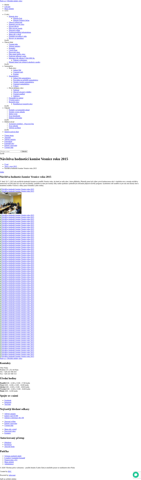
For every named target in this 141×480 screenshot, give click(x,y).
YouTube (7, 404)
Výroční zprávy (14, 100)
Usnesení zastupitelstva (21, 84)
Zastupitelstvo (14, 76)
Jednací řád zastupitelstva (22, 78)
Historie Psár (17, 18)
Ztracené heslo (9, 447)
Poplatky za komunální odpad (19, 110)
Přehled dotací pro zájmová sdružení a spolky (24, 62)
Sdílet (2, 172)
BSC (9, 471)
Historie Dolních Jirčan (21, 20)
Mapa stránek (9, 9)
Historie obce (13, 16)
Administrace (9, 464)
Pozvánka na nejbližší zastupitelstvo (25, 80)
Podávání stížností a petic (17, 56)
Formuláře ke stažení (16, 98)
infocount (12, 475)
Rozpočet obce (14, 102)
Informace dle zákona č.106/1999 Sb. (22, 58)
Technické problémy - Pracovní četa (21, 124)
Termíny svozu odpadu (17, 112)
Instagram (7, 402)
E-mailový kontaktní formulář (14, 458)
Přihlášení (7, 443)
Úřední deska (9, 135)
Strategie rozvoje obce (16, 24)
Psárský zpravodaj (10, 145)
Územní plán (13, 44)
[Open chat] (136, 475)
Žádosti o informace (20, 60)
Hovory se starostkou (16, 38)
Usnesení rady (18, 72)
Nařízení (16, 90)
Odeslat (24, 151)
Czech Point (13, 50)
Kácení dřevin (14, 26)
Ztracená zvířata (14, 30)
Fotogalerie (8, 141)
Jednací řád (17, 70)
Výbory (16, 86)
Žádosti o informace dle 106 (14, 418)
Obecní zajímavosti (15, 22)
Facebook (7, 400)
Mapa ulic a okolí (15, 34)
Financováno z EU (11, 460)
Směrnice (16, 96)
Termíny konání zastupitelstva (23, 82)
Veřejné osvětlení (15, 128)
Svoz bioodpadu (14, 116)
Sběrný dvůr (13, 114)
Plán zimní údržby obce (17, 54)
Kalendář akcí (9, 143)
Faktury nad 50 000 (11, 416)
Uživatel (7, 7)
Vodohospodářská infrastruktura (20, 32)
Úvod (6, 164)
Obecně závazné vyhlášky (22, 92)
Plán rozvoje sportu (15, 28)
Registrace (8, 445)
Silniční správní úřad (11, 132)
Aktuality (7, 137)
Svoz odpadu (13, 126)
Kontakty (12, 48)
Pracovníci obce (14, 52)
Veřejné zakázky (14, 46)
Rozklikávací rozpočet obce (22, 104)
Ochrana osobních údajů (12, 456)
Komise (16, 74)
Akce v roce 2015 (10, 166)
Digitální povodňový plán (18, 36)
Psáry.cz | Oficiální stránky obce (11, 1)
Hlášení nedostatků (15, 118)
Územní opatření (19, 94)
